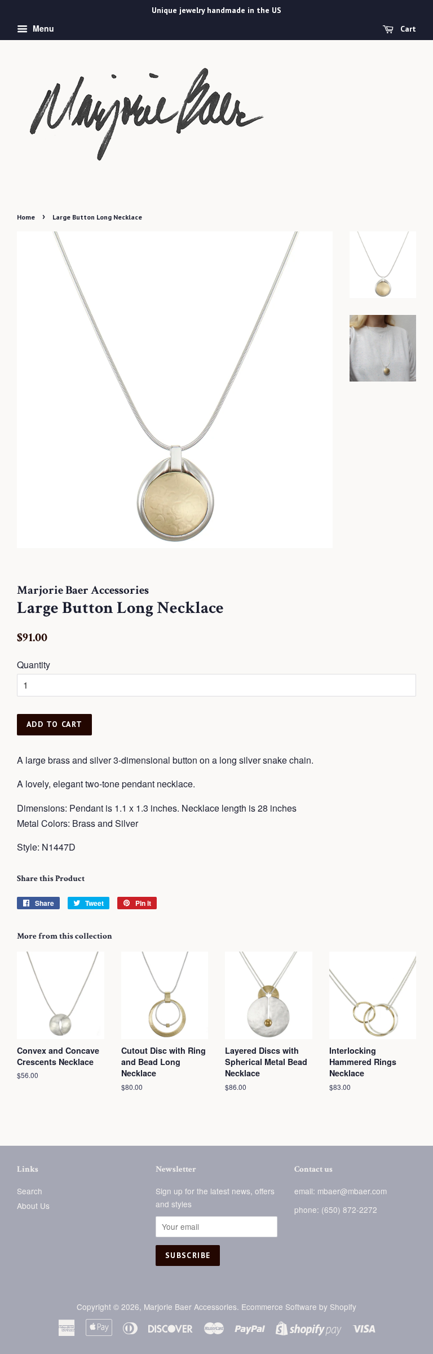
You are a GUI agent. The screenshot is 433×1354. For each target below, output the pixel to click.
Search (29, 1191)
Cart (407, 29)
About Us (33, 1205)
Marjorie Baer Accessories (190, 1306)
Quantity (33, 664)
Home (26, 217)
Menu (42, 28)
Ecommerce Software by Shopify (298, 1306)
